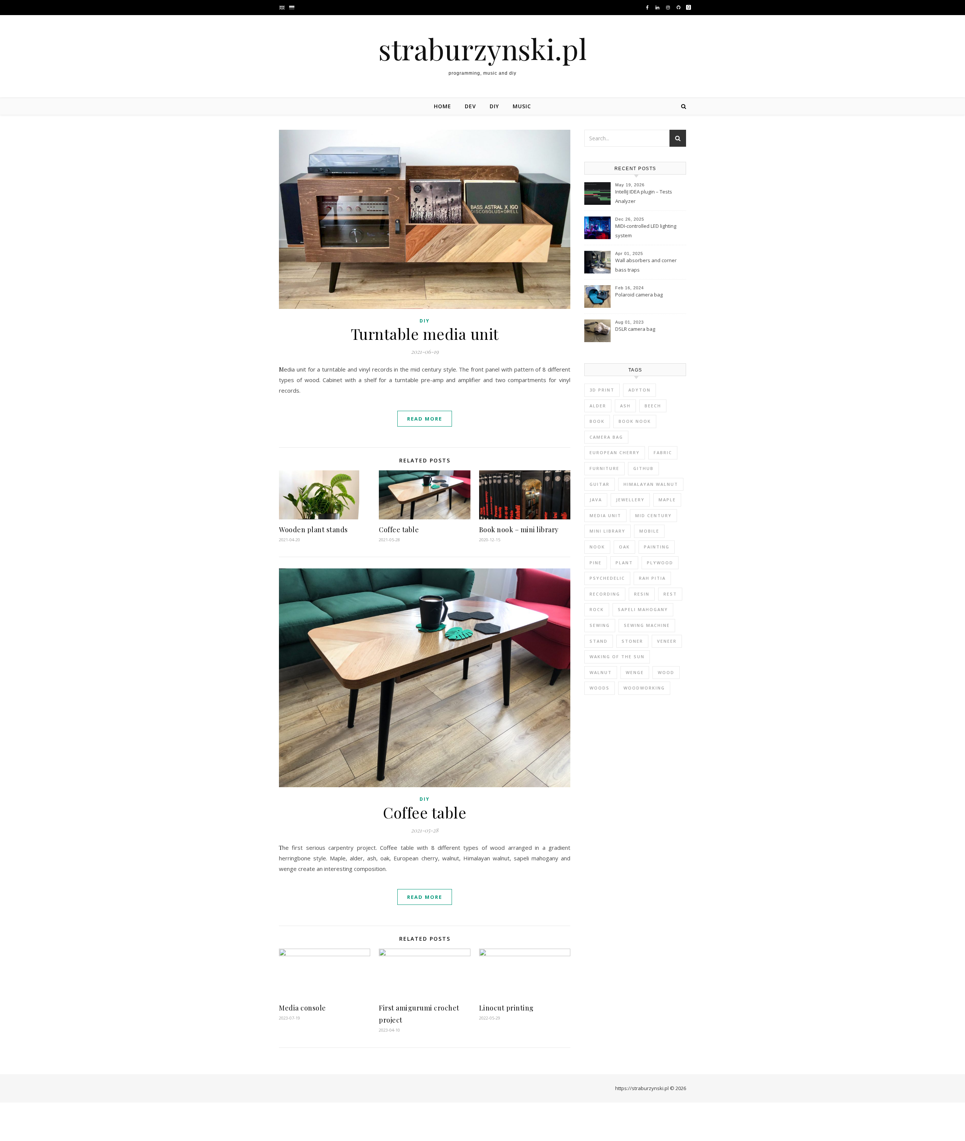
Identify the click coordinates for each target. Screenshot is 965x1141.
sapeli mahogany (643, 609)
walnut (601, 672)
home (442, 106)
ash (625, 405)
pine (596, 562)
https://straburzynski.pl (642, 1088)
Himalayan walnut (650, 484)
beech (653, 405)
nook (597, 547)
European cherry (615, 452)
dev (470, 106)
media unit (605, 515)
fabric (663, 452)
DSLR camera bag (635, 329)
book (597, 421)
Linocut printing (506, 1007)
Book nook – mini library (519, 529)
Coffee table (399, 529)
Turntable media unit (425, 334)
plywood (660, 562)
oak (624, 547)
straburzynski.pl (482, 49)
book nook (635, 421)
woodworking (644, 688)
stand (599, 641)
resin (641, 594)
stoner (632, 641)
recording (605, 594)
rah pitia (652, 578)
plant (624, 562)
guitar (600, 484)
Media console (302, 1007)
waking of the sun (617, 656)
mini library (607, 531)
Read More (424, 418)
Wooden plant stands (313, 529)
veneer (667, 641)
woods (600, 688)
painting (656, 547)
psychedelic (607, 578)
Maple (667, 499)
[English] (283, 7)
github (643, 468)
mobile (649, 531)
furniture (604, 468)
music (522, 106)
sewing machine (647, 625)
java (596, 499)
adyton (639, 390)
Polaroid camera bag (639, 294)
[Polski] (292, 7)
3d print (602, 390)
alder (598, 405)
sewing (600, 625)
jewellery (630, 499)
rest (670, 594)
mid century (653, 515)
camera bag (606, 437)
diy (494, 106)
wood (666, 672)
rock (597, 609)
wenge (635, 672)
